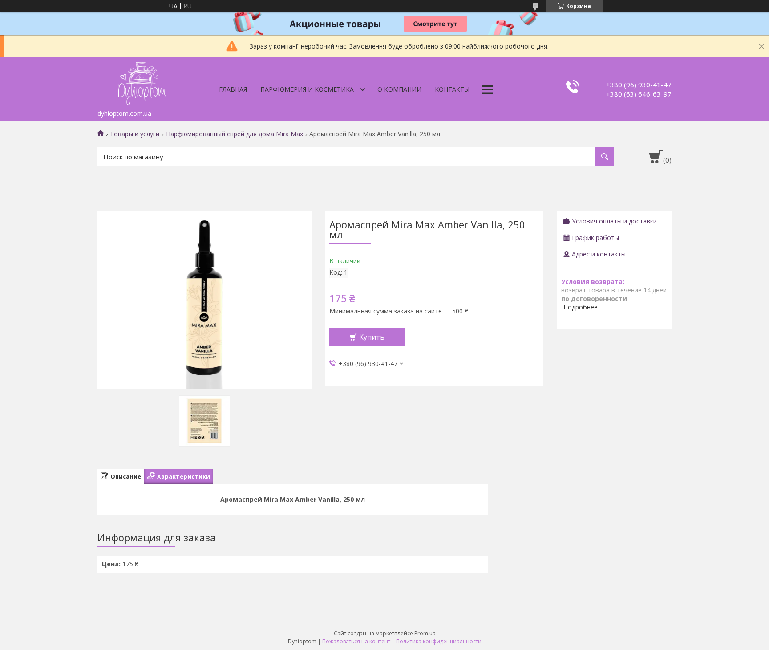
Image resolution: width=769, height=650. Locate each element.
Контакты (452, 89)
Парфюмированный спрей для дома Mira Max (234, 134)
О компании (399, 89)
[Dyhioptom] (141, 81)
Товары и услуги (134, 134)
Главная (233, 89)
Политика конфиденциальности (439, 641)
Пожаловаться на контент (356, 641)
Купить (371, 337)
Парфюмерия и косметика (307, 89)
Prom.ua (425, 633)
